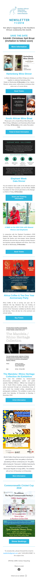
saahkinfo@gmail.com (10, 553)
